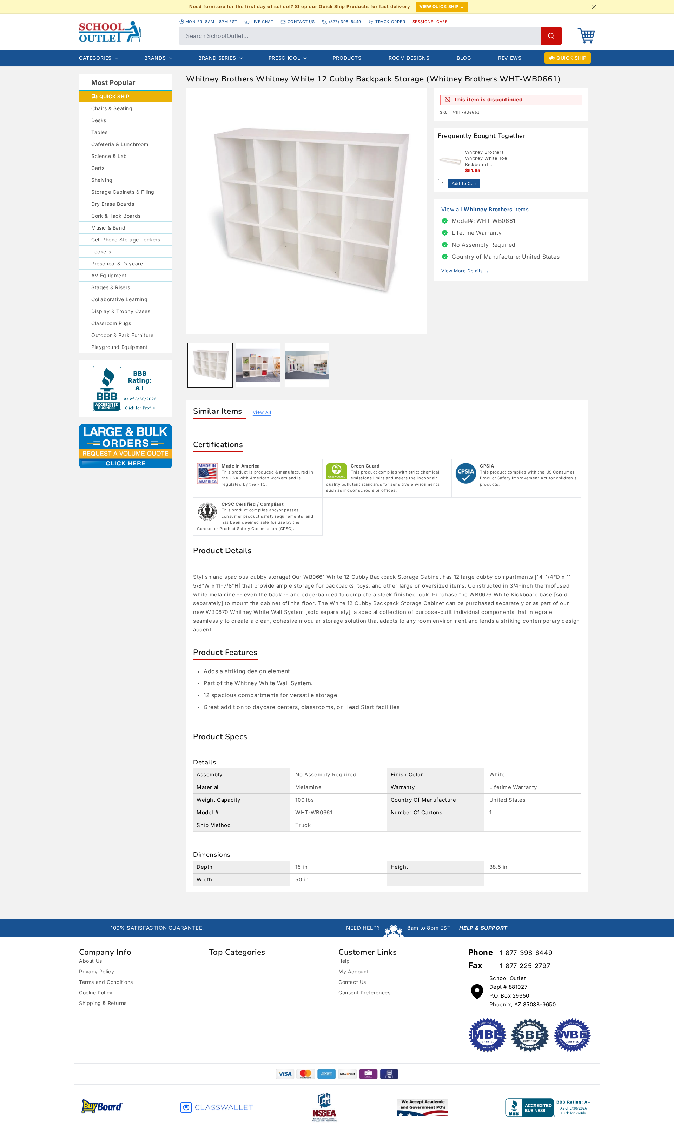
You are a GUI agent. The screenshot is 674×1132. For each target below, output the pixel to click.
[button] (586, 36)
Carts (98, 168)
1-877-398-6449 (526, 953)
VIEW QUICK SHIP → (441, 6)
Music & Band (108, 228)
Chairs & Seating (112, 108)
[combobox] (370, 36)
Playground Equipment (119, 347)
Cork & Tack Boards (116, 216)
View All (262, 412)
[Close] (594, 6)
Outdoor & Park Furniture (122, 335)
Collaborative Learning (119, 299)
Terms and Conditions (106, 982)
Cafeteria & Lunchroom (119, 144)
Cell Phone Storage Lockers (125, 240)
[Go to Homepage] (125, 31)
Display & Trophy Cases (120, 311)
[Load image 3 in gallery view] (306, 365)
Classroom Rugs (111, 323)
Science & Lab (109, 156)
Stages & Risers (110, 287)
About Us (90, 961)
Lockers (101, 251)
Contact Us (352, 982)
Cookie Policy (96, 992)
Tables (99, 132)
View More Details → (465, 270)
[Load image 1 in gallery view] (210, 365)
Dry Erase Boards (112, 204)
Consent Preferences (364, 992)
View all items (485, 209)
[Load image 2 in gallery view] (258, 365)
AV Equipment (108, 275)
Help (344, 961)
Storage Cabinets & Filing (122, 192)
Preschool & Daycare (117, 263)
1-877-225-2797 (525, 966)
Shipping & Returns (103, 1003)
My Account (353, 971)
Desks (98, 120)
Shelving (102, 180)
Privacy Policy (96, 971)
